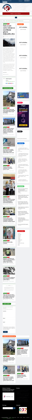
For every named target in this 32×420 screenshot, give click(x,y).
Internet (19, 236)
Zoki (18, 177)
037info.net (12, 418)
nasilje (17, 397)
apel (25, 390)
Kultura (19, 237)
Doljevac (18, 393)
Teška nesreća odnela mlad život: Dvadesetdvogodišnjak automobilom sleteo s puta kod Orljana (9, 111)
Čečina (27, 401)
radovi (27, 399)
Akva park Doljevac (22, 390)
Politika (19, 238)
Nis (18, 397)
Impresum (27, 417)
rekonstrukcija (18, 400)
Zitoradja (26, 401)
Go (14, 408)
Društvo (19, 233)
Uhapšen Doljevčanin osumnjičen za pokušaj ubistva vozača (7, 168)
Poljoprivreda (20, 239)
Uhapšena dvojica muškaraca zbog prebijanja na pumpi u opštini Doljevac (9, 278)
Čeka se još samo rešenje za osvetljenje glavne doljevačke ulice (14, 20)
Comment (4, 311)
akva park (19, 390)
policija (23, 398)
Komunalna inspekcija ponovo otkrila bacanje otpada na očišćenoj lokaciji (23, 165)
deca (27, 391)
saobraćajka (21, 400)
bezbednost (18, 391)
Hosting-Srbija (5, 418)
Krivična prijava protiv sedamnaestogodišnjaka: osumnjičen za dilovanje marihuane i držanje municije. (9, 220)
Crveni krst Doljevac (24, 391)
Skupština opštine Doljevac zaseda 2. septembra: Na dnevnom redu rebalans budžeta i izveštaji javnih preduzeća (8, 131)
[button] (22, 410)
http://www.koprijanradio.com (10, 81)
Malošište (26, 395)
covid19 (21, 391)
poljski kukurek (25, 398)
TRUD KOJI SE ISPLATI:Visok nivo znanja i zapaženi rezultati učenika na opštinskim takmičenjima (23, 154)
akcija (17, 390)
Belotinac (27, 390)
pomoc (17, 399)
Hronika (19, 235)
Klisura (26, 394)
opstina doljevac (23, 397)
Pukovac (25, 399)
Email (4, 322)
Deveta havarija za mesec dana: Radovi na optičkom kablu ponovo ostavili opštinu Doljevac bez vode (8, 151)
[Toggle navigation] (16, 17)
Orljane (27, 397)
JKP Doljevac (23, 394)
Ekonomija (19, 234)
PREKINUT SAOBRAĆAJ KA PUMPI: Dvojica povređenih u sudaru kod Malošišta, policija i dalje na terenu (9, 260)
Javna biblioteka (26, 393)
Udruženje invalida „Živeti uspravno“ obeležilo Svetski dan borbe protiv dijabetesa (22, 170)
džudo (21, 393)
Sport (19, 244)
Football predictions (21, 167)
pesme (21, 398)
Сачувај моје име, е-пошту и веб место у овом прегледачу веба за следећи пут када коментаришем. (9, 328)
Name (4, 318)
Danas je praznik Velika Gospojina (23, 224)
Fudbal (23, 393)
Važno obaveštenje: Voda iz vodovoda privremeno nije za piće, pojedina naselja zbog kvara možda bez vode (9, 296)
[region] (22, 410)
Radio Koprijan (6, 35)
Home (4, 20)
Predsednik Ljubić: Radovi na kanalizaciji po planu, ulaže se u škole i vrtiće (23, 149)
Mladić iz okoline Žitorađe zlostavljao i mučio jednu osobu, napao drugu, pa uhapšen (23, 160)
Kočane (22, 395)
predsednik (20, 399)
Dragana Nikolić (20, 173)
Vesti (19, 245)
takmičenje (24, 400)
